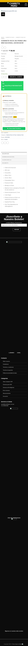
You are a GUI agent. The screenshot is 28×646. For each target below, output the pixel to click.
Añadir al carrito (16, 77)
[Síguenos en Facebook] (12, 634)
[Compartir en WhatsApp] (2, 143)
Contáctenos (6, 364)
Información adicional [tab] (8, 156)
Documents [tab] (5, 163)
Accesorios (5, 396)
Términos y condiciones (8, 367)
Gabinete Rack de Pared (11, 135)
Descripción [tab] (5, 153)
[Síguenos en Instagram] (16, 634)
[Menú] (2, 4)
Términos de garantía (8, 370)
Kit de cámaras (6, 390)
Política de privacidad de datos (10, 373)
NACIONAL (7, 137)
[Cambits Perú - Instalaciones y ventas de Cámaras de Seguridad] (14, 4)
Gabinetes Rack (10, 37)
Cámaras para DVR (7, 384)
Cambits (6, 139)
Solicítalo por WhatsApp (13, 85)
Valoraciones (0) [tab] (6, 159)
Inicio (2, 37)
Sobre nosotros (6, 361)
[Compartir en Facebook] (5, 143)
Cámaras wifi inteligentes (8, 387)
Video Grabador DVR (7, 381)
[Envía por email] (7, 143)
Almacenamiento (6, 393)
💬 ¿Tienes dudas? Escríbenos (14, 128)
